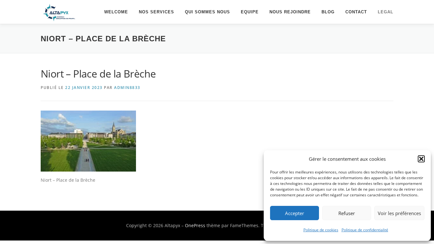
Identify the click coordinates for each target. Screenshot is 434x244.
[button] (421, 159)
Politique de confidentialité (365, 230)
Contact (356, 12)
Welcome (116, 12)
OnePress (195, 225)
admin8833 (127, 87)
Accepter (294, 213)
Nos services (156, 12)
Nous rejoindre (290, 12)
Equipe (250, 12)
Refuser (346, 213)
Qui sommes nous (207, 12)
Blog (328, 12)
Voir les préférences (399, 213)
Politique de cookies (320, 230)
